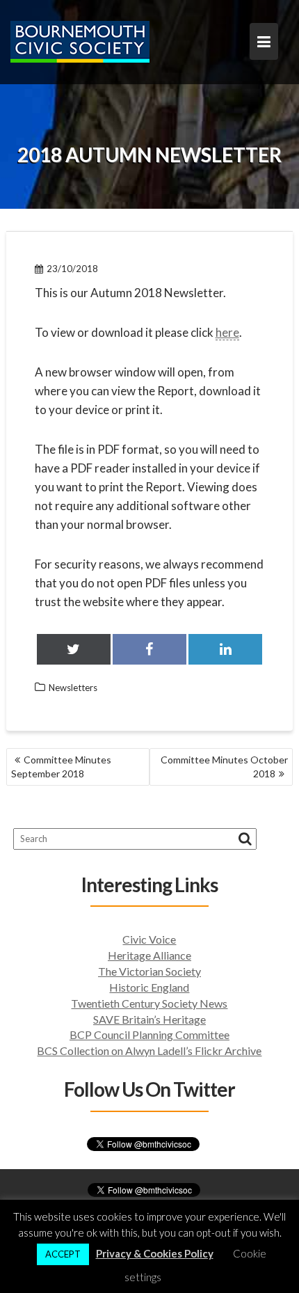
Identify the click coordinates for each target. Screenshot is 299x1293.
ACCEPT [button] (63, 1254)
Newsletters (73, 687)
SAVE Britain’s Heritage (149, 1019)
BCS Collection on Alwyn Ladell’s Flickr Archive (149, 1050)
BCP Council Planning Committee (149, 1034)
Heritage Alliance (149, 955)
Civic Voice (149, 939)
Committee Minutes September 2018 (61, 766)
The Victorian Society (149, 971)
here (227, 332)
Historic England (149, 987)
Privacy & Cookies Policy (154, 1253)
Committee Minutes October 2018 (224, 766)
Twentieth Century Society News (149, 1003)
